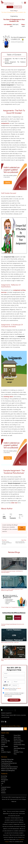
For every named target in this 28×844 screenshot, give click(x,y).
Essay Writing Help (5, 765)
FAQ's (2, 750)
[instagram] (2, 721)
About (2, 737)
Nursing (3, 781)
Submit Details (14, 700)
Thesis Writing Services (6, 761)
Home (2, 735)
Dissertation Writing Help (7, 759)
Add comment (21, 528)
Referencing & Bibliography (8, 770)
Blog (2, 748)
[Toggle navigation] (25, 3)
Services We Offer (5, 740)
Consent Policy (17, 742)
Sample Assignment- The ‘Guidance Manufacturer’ (15, 62)
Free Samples (4, 746)
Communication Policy (19, 744)
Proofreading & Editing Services (9, 763)
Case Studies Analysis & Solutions (9, 766)
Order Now (9, 6)
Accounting (4, 776)
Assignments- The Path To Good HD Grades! (15, 59)
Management (4, 779)
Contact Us (4, 742)
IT (1, 785)
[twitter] (3, 721)
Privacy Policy (17, 735)
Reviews (16, 746)
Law (2, 783)
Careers (3, 744)
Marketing (3, 789)
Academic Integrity (6, 752)
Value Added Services (19, 748)
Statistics (3, 792)
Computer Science (5, 787)
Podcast (16, 750)
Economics (3, 778)
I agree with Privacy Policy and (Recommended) (12, 689)
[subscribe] (25, 728)
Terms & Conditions (18, 740)
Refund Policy (17, 737)
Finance (3, 790)
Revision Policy (17, 739)
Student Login (18, 6)
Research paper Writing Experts (9, 768)
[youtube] (5, 721)
